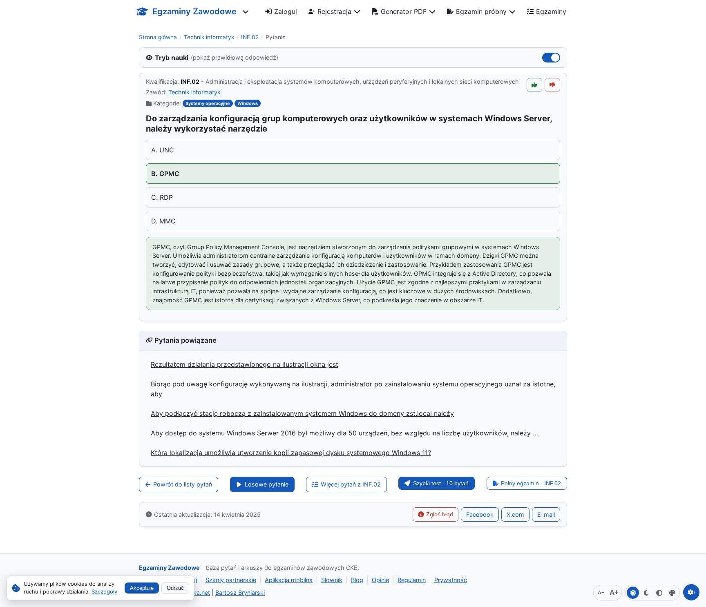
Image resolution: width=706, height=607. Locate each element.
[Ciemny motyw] (646, 593)
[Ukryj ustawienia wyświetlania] (691, 592)
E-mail (546, 514)
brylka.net (196, 592)
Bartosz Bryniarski (240, 592)
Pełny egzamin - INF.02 (531, 483)
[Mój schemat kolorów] (672, 593)
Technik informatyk (209, 37)
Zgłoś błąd (439, 514)
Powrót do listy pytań (182, 484)
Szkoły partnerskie (231, 579)
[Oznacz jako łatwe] (534, 85)
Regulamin (412, 579)
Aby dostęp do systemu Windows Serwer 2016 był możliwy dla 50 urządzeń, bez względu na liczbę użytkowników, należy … (344, 433)
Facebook (480, 514)
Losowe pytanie (266, 484)
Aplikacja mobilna (289, 579)
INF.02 (250, 37)
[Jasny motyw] (633, 593)
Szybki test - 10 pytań (441, 483)
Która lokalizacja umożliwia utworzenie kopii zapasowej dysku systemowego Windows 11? (291, 453)
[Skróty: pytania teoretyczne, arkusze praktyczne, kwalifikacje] (245, 11)
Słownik (331, 579)
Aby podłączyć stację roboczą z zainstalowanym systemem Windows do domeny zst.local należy (302, 413)
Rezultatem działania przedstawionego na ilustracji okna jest (244, 364)
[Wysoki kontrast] (659, 593)
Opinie (380, 579)
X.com (515, 514)
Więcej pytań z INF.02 (351, 484)
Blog (357, 579)
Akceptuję (142, 588)
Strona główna (158, 37)
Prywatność (450, 579)
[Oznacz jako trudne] (552, 85)
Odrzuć (175, 588)
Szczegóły (104, 591)
